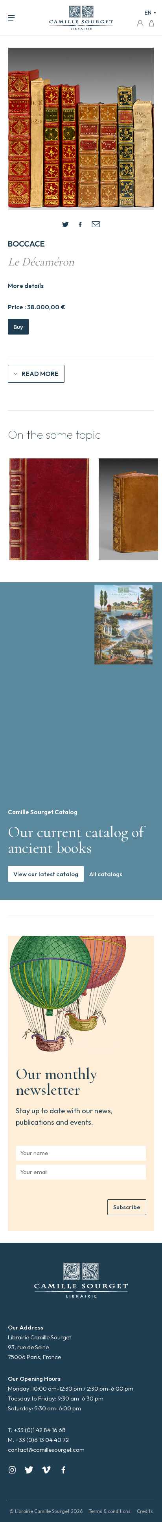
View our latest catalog (45, 874)
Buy (18, 327)
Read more (40, 374)
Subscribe (126, 1207)
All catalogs (105, 874)
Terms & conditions (110, 1511)
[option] (49, 509)
